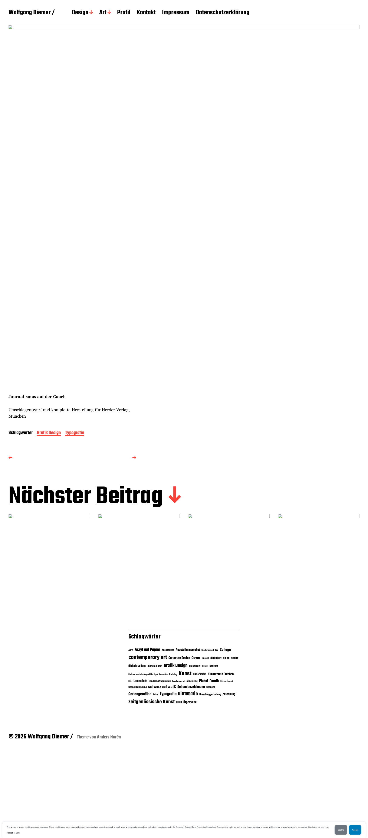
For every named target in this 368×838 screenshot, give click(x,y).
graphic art (194, 666)
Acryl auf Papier (147, 649)
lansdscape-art (178, 681)
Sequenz (210, 687)
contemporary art (147, 657)
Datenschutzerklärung (222, 12)
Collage (225, 650)
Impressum (175, 12)
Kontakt (146, 12)
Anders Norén (109, 737)
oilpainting (192, 681)
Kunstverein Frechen (221, 674)
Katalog (173, 674)
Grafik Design (49, 433)
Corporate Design (179, 658)
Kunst (185, 673)
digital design (231, 658)
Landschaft (140, 681)
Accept (355, 830)
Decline (341, 830)
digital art (215, 658)
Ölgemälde (190, 702)
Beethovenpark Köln (209, 650)
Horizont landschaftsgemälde (140, 674)
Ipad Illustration (161, 674)
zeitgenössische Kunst (151, 702)
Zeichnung (229, 694)
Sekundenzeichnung (191, 687)
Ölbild (179, 703)
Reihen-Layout (226, 681)
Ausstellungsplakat (188, 650)
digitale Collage (137, 666)
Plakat (203, 681)
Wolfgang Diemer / (32, 12)
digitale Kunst (155, 666)
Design (80, 12)
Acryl (130, 650)
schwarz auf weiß (162, 687)
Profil (123, 12)
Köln (130, 681)
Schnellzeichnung (137, 687)
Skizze (155, 694)
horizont (214, 666)
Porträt (214, 681)
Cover (195, 658)
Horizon (205, 666)
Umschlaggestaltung (210, 694)
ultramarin (188, 694)
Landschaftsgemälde (160, 681)
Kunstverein (199, 674)
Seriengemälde (139, 694)
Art (102, 12)
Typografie (74, 433)
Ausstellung (168, 650)
